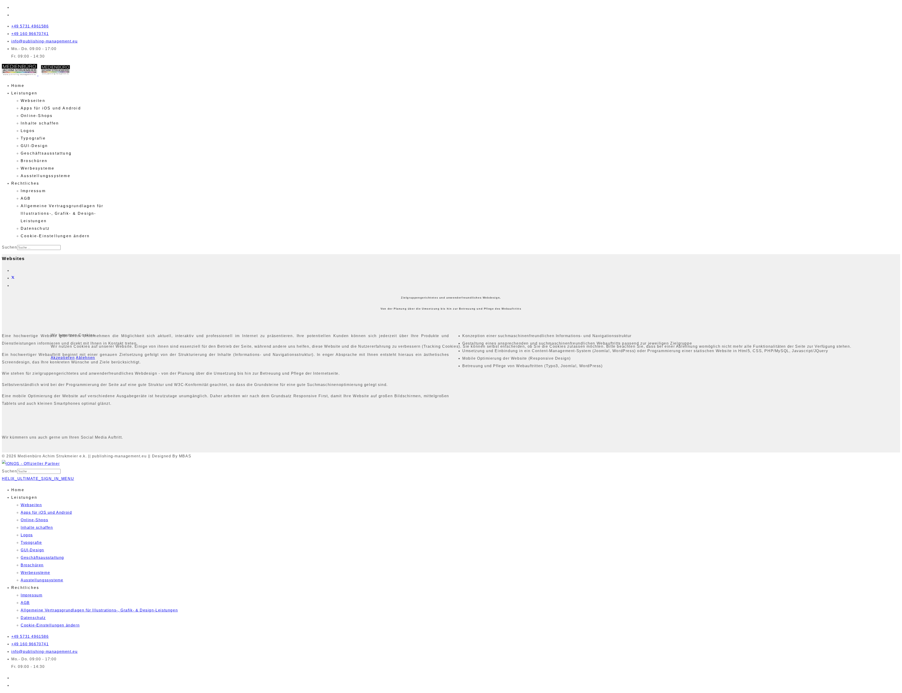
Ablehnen (85, 358)
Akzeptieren (63, 358)
